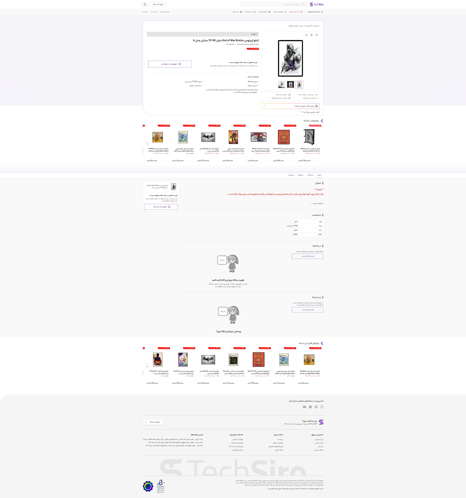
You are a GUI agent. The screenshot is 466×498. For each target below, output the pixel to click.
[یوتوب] (304, 406)
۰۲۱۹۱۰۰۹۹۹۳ (313, 424)
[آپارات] (316, 406)
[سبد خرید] (145, 4)
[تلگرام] (310, 406)
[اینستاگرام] (321, 406)
